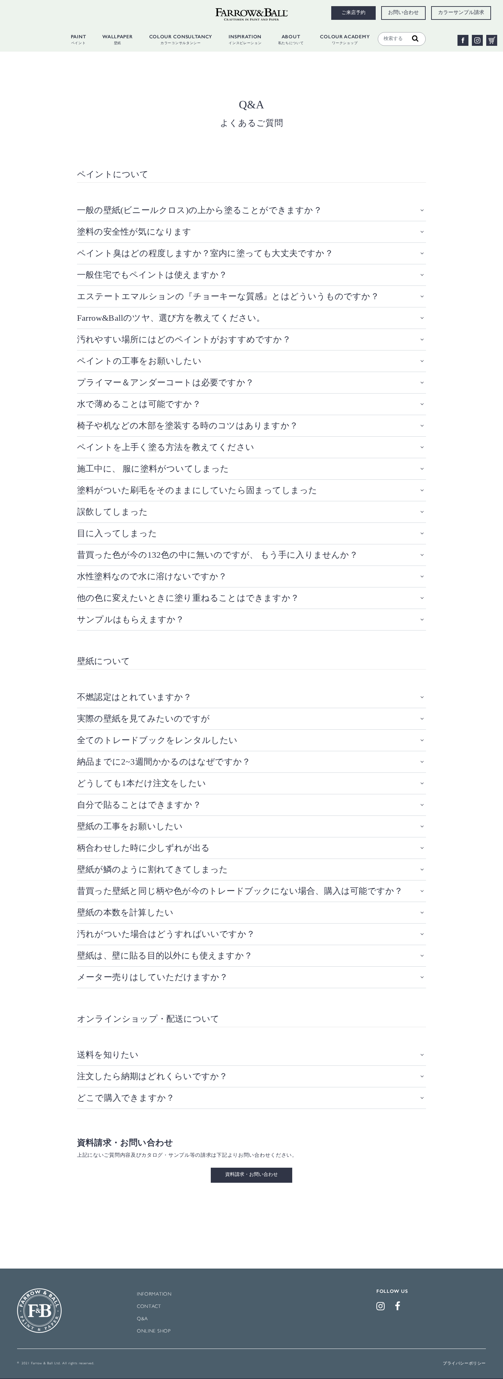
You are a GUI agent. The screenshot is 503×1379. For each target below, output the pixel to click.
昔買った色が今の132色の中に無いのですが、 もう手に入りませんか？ (217, 554)
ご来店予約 (353, 13)
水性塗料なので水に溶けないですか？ (152, 576)
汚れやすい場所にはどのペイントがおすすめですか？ (184, 339)
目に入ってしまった (117, 533)
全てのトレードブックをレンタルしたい (157, 740)
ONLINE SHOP (154, 1331)
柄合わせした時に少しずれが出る (143, 847)
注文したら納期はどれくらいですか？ (152, 1076)
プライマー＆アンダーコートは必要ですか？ (165, 382)
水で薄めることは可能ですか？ (139, 404)
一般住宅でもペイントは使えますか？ (152, 274)
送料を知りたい (108, 1054)
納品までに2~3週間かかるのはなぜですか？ (163, 761)
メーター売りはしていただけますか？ (152, 977)
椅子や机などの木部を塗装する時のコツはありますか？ (187, 425)
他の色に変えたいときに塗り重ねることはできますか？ (188, 597)
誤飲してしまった (112, 511)
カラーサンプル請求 (461, 13)
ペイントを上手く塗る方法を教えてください (165, 447)
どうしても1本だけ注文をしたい (141, 783)
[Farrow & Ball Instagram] (381, 1308)
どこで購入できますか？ (126, 1097)
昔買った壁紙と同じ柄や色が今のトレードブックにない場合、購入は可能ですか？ (240, 891)
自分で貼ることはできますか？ (139, 804)
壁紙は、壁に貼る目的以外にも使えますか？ (165, 955)
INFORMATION (154, 1294)
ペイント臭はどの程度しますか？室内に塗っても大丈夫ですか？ (205, 253)
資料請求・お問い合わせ (251, 1175)
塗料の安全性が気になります (134, 231)
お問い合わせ (403, 13)
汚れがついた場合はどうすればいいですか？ (166, 934)
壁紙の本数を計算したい (125, 912)
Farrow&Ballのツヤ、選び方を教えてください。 (171, 317)
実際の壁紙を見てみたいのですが (143, 718)
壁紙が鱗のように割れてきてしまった (152, 869)
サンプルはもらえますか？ (130, 619)
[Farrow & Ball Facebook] (399, 1308)
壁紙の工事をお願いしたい (130, 826)
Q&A (142, 1319)
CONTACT (149, 1306)
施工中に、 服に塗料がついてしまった (153, 468)
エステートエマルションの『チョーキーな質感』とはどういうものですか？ (228, 296)
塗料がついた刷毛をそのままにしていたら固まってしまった (197, 490)
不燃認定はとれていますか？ (134, 697)
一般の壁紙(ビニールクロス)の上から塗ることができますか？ (199, 210)
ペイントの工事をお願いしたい (139, 361)
